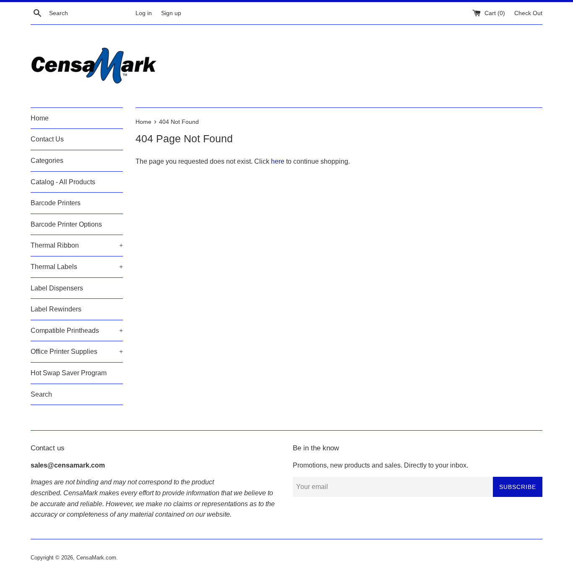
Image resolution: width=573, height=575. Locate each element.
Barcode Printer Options (66, 224)
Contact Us (47, 139)
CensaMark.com (96, 557)
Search (41, 394)
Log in (143, 13)
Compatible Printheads (77, 330)
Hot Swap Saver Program (69, 372)
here (277, 161)
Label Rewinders (56, 309)
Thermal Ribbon (77, 245)
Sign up (171, 13)
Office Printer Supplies (77, 351)
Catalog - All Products (63, 182)
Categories (47, 160)
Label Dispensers (57, 288)
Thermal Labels (77, 266)
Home (40, 118)
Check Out (528, 13)
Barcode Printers (56, 202)
